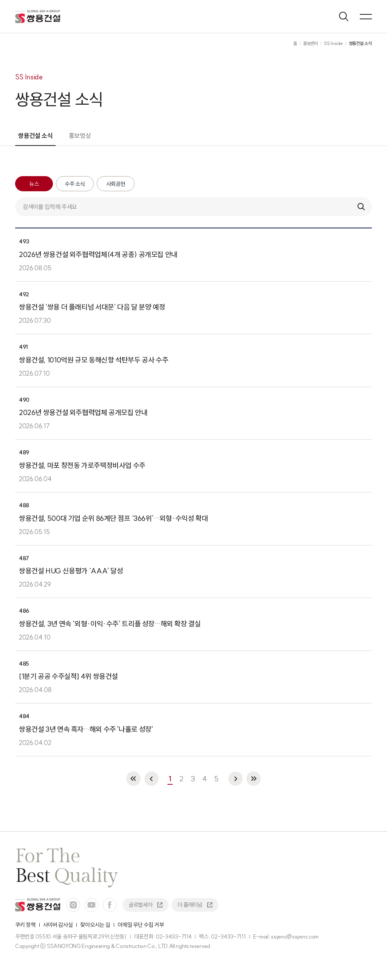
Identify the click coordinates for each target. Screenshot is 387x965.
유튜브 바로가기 (91, 905)
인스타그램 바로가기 (73, 905)
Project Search (344, 17)
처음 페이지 (133, 778)
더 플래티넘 (190, 904)
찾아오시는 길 (95, 924)
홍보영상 (80, 135)
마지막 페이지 (253, 778)
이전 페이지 (151, 778)
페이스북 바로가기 (109, 905)
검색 (361, 206)
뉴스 (34, 183)
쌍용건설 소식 (35, 135)
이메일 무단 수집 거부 (141, 924)
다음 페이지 (235, 778)
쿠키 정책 (25, 924)
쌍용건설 (37, 16)
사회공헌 (115, 183)
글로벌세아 (140, 904)
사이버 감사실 (58, 924)
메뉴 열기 (366, 17)
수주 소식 (75, 183)
